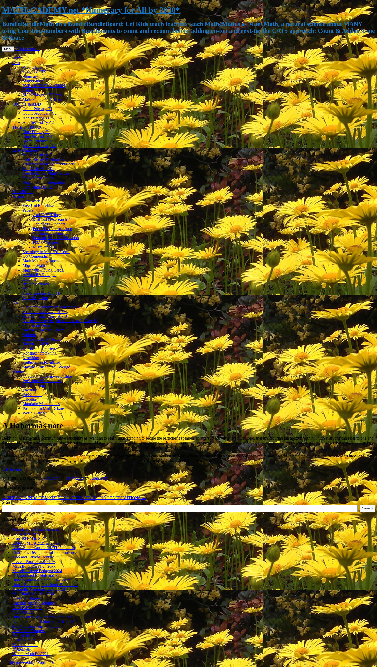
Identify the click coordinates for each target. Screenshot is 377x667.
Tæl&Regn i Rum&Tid (41, 362)
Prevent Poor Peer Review (33, 561)
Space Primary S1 (37, 141)
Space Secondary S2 (39, 145)
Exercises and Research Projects (49, 164)
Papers (28, 210)
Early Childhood (25, 150)
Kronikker (31, 358)
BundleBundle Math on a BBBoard (41, 580)
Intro (16, 62)
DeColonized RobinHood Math (38, 575)
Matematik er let (25, 644)
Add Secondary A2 (38, 122)
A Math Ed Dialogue (39, 275)
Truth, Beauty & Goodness (44, 159)
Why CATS (32, 67)
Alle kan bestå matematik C (45, 311)
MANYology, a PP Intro (42, 95)
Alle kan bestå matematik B (45, 316)
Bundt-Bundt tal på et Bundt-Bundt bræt (45, 584)
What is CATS (34, 72)
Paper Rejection (35, 298)
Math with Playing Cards (43, 270)
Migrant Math (34, 265)
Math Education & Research (45, 99)
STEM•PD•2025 (26, 534)
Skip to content (27, 49)
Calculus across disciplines (33, 603)
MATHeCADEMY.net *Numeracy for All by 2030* (91, 10)
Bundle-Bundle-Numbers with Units (41, 617)
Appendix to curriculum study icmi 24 (43, 621)
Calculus (30, 399)
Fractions (30, 390)
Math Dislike (22, 192)
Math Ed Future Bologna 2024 (37, 571)
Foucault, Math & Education (56, 238)
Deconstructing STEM (41, 293)
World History (34, 413)
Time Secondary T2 (39, 136)
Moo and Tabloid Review (33, 557)
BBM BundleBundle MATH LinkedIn (43, 548)
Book (27, 288)
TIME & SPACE (26, 127)
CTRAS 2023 (23, 640)
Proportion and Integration (44, 182)
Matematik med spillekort (43, 330)
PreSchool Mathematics (42, 381)
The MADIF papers (49, 224)
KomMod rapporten (39, 348)
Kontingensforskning (40, 353)
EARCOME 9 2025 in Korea (36, 543)
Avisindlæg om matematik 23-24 (38, 589)
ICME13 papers (46, 242)
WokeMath (21, 649)
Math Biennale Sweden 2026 (35, 529)
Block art (30, 279)
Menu (8, 49)
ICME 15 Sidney (26, 598)
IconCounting (34, 385)
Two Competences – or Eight (36, 626)
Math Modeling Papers (41, 261)
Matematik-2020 (36, 344)
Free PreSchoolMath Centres (46, 173)
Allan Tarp (98, 478)
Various (18, 196)
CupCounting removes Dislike (47, 376)
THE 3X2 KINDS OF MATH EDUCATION (42, 498)
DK (15, 302)
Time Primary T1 (36, 132)
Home (17, 58)
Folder (28, 90)
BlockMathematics (38, 178)
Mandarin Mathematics (41, 404)
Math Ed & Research (50, 219)
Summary (30, 76)
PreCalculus (32, 394)
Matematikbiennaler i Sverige (46, 367)
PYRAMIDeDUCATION (44, 86)
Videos (18, 371)
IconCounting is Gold (40, 155)
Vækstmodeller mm (38, 325)
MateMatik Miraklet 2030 (33, 594)
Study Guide (33, 81)
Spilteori (29, 334)
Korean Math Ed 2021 (30, 654)
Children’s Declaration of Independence (44, 552)
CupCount (51, 478)
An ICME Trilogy (47, 215)
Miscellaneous (44, 247)
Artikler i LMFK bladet (42, 339)
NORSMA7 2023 (27, 608)
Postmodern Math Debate (43, 408)
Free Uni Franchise (38, 205)
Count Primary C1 (37, 109)
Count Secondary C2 (40, 113)
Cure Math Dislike (38, 187)
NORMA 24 (22, 612)
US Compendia (35, 256)
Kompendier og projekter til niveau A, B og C (60, 321)
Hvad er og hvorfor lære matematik (51, 307)
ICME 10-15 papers (28, 631)
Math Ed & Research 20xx (34, 566)
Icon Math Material (38, 168)
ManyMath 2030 (25, 635)
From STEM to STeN (30, 538)
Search (7, 502)
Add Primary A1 (36, 118)
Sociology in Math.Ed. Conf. (46, 251)
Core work (31, 201)
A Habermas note (16, 469)
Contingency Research (51, 233)
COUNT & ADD (26, 104)
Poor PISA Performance (52, 228)
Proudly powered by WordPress (28, 662)
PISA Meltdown (36, 284)
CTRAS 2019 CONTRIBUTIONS (114, 498)
